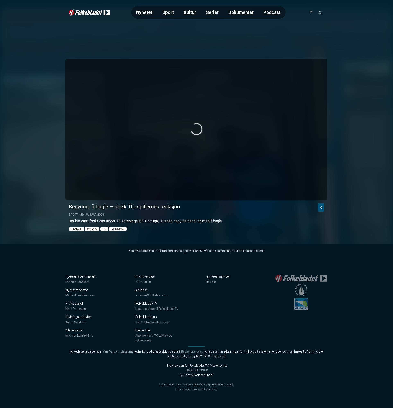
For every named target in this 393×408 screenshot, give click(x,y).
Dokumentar (241, 12)
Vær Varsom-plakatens (118, 351)
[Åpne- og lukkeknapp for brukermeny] (311, 12)
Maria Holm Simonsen (80, 295)
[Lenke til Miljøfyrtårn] (301, 304)
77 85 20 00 (143, 282)
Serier (212, 12)
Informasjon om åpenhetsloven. (196, 389)
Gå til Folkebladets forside (152, 322)
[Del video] (321, 207)
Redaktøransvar (191, 351)
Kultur (190, 12)
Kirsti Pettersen (76, 309)
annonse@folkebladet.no (151, 295)
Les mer (259, 251)
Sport (168, 12)
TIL (104, 229)
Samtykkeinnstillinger (198, 375)
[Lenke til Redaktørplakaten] (301, 290)
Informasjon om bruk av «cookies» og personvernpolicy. (196, 384)
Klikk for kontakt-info (80, 335)
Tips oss (210, 282)
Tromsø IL (76, 229)
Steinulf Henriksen (78, 282)
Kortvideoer (117, 229)
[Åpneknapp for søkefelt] (320, 12)
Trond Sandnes (76, 322)
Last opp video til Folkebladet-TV (156, 309)
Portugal (92, 229)
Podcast (272, 12)
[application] (197, 129)
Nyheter (144, 12)
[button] (196, 129)
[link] (89, 12)
